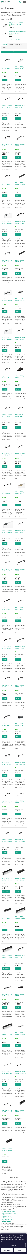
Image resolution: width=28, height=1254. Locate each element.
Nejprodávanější (18, 44)
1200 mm (4, 1096)
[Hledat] (16, 2)
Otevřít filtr (14, 52)
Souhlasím (20, 1250)
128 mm (21, 92)
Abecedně (4, 47)
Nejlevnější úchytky (6, 1221)
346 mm (3, 1019)
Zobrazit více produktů (13, 39)
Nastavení (13, 1245)
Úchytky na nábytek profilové (9, 1213)
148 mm (21, 864)
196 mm (3, 864)
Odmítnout (7, 1250)
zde (2, 1241)
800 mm (22, 1096)
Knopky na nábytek (6, 1216)
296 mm (16, 864)
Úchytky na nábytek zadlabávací (9, 1215)
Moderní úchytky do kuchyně (8, 1211)
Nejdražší (10, 44)
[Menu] (24, 2)
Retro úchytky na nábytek (8, 1219)
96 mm (3, 92)
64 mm (16, 401)
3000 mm (17, 1135)
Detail (4, 80)
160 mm (21, 362)
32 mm (7, 555)
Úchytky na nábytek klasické (8, 1218)
